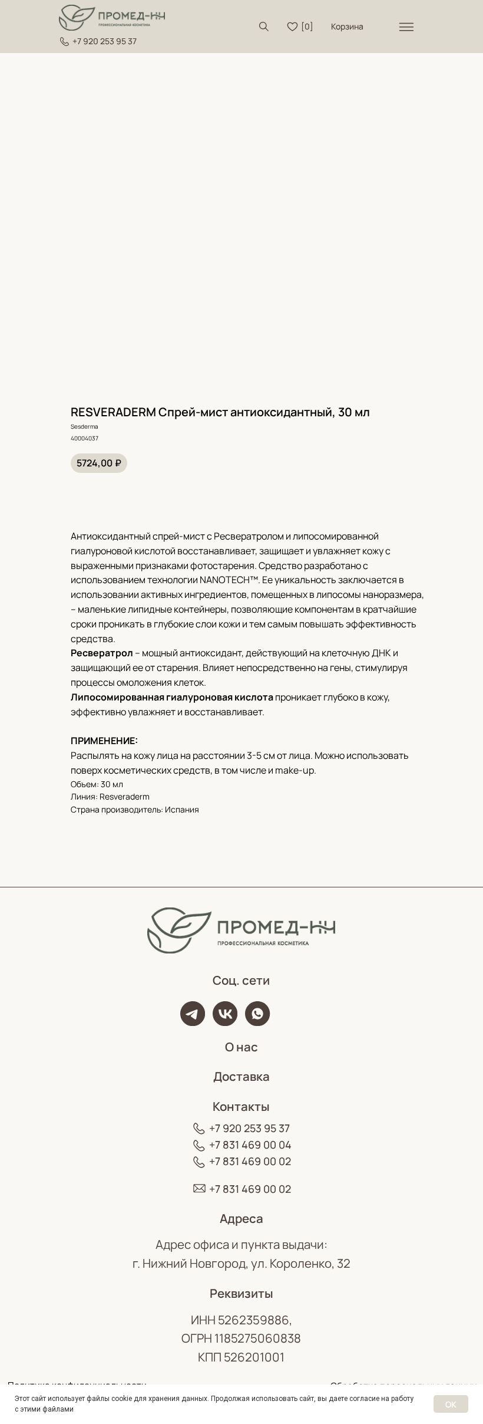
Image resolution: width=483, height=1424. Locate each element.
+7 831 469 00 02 (250, 1161)
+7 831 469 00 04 (250, 1144)
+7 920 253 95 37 (104, 41)
